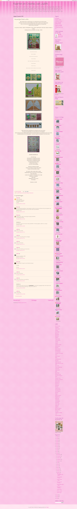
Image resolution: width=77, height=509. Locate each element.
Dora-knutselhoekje (59, 131)
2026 (57, 437)
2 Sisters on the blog (59, 221)
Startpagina (57, 18)
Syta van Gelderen (58, 408)
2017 (57, 451)
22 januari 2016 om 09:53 (20, 203)
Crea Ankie (58, 170)
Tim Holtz (56, 411)
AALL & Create (57, 326)
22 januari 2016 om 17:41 (20, 244)
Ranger (56, 394)
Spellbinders (57, 398)
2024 (57, 440)
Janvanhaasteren (58, 359)
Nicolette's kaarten (59, 201)
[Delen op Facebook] (27, 191)
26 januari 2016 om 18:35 (20, 288)
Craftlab (56, 341)
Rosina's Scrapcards (59, 256)
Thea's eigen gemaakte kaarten (59, 290)
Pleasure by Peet (59, 296)
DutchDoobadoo (57, 350)
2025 (57, 438)
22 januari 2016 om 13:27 (20, 211)
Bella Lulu (56, 333)
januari (58, 472)
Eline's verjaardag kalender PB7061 (58, 23)
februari (58, 470)
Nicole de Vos (57, 382)
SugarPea (56, 406)
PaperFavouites (57, 388)
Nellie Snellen (57, 381)
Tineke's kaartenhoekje (58, 164)
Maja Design (57, 373)
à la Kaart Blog (58, 151)
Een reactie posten (18, 296)
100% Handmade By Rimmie (59, 215)
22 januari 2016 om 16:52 (20, 226)
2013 (57, 498)
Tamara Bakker (57, 409)
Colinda (17, 197)
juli (57, 462)
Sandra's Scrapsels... (59, 283)
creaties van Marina (59, 271)
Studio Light (57, 404)
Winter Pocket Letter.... (59, 480)
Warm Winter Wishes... (59, 478)
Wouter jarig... (59, 489)
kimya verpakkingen (59, 157)
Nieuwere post (16, 300)
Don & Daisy (58, 316)
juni (58, 464)
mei (58, 465)
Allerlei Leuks (57, 329)
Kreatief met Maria (59, 228)
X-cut (56, 414)
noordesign (57, 385)
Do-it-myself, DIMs (59, 234)
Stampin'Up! (31, 193)
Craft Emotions (57, 340)
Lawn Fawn (57, 368)
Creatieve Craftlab (58, 344)
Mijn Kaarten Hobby (59, 183)
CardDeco (56, 337)
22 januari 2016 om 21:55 (20, 258)
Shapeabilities (57, 396)
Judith (17, 229)
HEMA (56, 357)
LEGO (56, 371)
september (59, 459)
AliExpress (57, 327)
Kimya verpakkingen (58, 367)
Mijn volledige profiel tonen (60, 36)
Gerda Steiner (57, 356)
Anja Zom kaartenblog (58, 138)
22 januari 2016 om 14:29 (20, 219)
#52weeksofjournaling (59, 27)
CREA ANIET (58, 247)
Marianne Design (26, 193)
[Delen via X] (26, 191)
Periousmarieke (57, 389)
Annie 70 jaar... (59, 492)
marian (17, 253)
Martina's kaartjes (59, 119)
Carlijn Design (57, 339)
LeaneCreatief (57, 370)
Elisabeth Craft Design (59, 353)
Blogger (47, 507)
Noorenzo (56, 386)
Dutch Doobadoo (58, 349)
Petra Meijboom (57, 391)
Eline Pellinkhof (57, 352)
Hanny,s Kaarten (59, 264)
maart (58, 469)
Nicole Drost (57, 383)
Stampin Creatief (59, 253)
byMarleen (58, 144)
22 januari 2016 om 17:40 (20, 232)
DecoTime (56, 347)
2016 (57, 453)
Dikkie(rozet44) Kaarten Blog (58, 303)
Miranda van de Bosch (59, 379)
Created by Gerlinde (59, 262)
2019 (57, 448)
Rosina (17, 207)
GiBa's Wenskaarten (59, 195)
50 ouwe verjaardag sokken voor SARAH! (58, 25)
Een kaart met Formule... (59, 482)
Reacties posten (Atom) (22, 302)
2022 (57, 443)
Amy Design (57, 331)
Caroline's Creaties (59, 189)
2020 (57, 446)
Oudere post (51, 300)
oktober (58, 457)
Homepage (34, 300)
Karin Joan (57, 365)
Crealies (56, 343)
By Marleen (57, 334)
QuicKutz (56, 392)
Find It (56, 354)
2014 (57, 496)
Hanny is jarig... (59, 491)
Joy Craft (56, 360)
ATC (55, 28)
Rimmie (17, 261)
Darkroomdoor (57, 346)
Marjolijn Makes (58, 378)
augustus (59, 461)
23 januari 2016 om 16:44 (20, 268)
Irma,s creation (58, 277)
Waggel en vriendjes (58, 412)
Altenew (56, 330)
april (58, 467)
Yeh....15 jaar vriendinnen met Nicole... (60, 474)
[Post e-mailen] (23, 191)
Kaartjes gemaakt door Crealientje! (59, 208)
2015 (57, 495)
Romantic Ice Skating (59, 487)
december (59, 454)
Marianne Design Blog (59, 310)
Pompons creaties (58, 19)
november (59, 456)
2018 (57, 450)
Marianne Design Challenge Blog (59, 241)
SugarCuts (57, 405)
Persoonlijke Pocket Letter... (60, 485)
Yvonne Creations (58, 415)
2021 (57, 445)
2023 (57, 441)
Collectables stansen (58, 21)
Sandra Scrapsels (58, 395)
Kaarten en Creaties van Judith (30, 4)
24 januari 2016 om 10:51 (20, 274)
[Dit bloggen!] (25, 191)
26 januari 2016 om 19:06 (20, 294)
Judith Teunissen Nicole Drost (59, 364)
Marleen (17, 215)
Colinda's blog (58, 176)
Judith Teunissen (20, 193)
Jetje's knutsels (58, 125)
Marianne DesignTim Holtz (58, 376)
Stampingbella (57, 401)
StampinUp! (57, 402)
